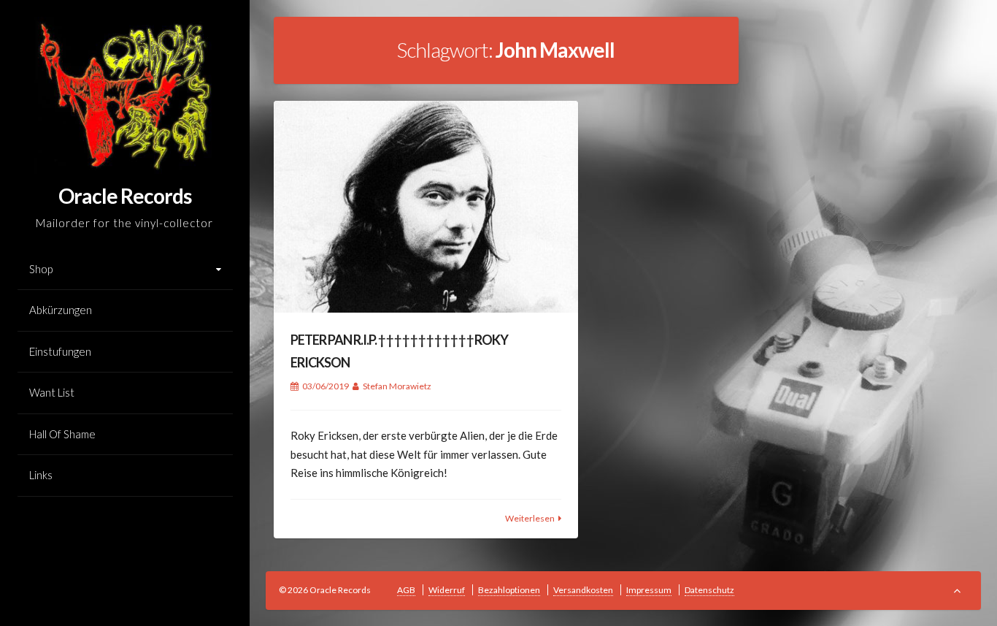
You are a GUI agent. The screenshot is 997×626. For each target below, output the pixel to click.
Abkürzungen (60, 309)
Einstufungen (60, 351)
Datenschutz (709, 589)
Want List (51, 392)
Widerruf (446, 589)
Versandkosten (583, 589)
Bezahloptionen (509, 589)
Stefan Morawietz (397, 386)
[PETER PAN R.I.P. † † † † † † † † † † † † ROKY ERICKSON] (426, 207)
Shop (41, 268)
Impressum (648, 589)
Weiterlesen (530, 518)
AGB (406, 589)
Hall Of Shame (62, 433)
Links (41, 474)
